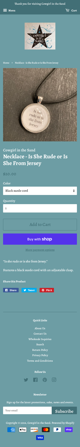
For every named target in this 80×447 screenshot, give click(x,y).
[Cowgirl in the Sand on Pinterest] (44, 381)
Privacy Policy (40, 355)
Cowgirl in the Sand (38, 423)
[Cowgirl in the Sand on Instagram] (54, 381)
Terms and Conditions (40, 361)
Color (6, 183)
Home (6, 62)
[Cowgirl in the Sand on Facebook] (35, 381)
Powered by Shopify (63, 423)
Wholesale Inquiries (40, 339)
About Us (40, 328)
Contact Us (40, 334)
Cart (74, 10)
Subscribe (64, 411)
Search (40, 344)
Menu (11, 10)
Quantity (9, 201)
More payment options (40, 250)
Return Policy (40, 350)
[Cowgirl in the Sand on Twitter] (26, 381)
